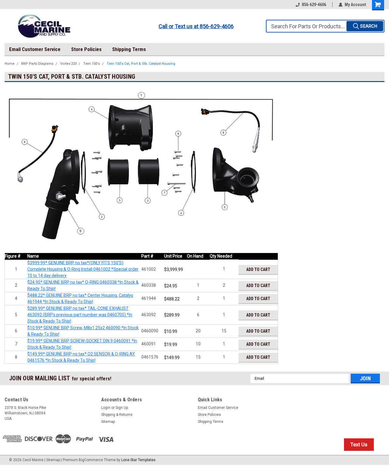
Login (105, 408)
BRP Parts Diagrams (37, 64)
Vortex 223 (68, 64)
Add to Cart (258, 269)
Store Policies (86, 49)
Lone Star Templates (138, 460)
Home (10, 64)
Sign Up (121, 408)
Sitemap (108, 422)
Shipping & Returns (117, 415)
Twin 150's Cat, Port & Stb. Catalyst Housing (141, 64)
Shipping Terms (129, 49)
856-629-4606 (314, 4)
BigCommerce (91, 460)
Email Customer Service (34, 49)
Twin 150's (91, 64)
